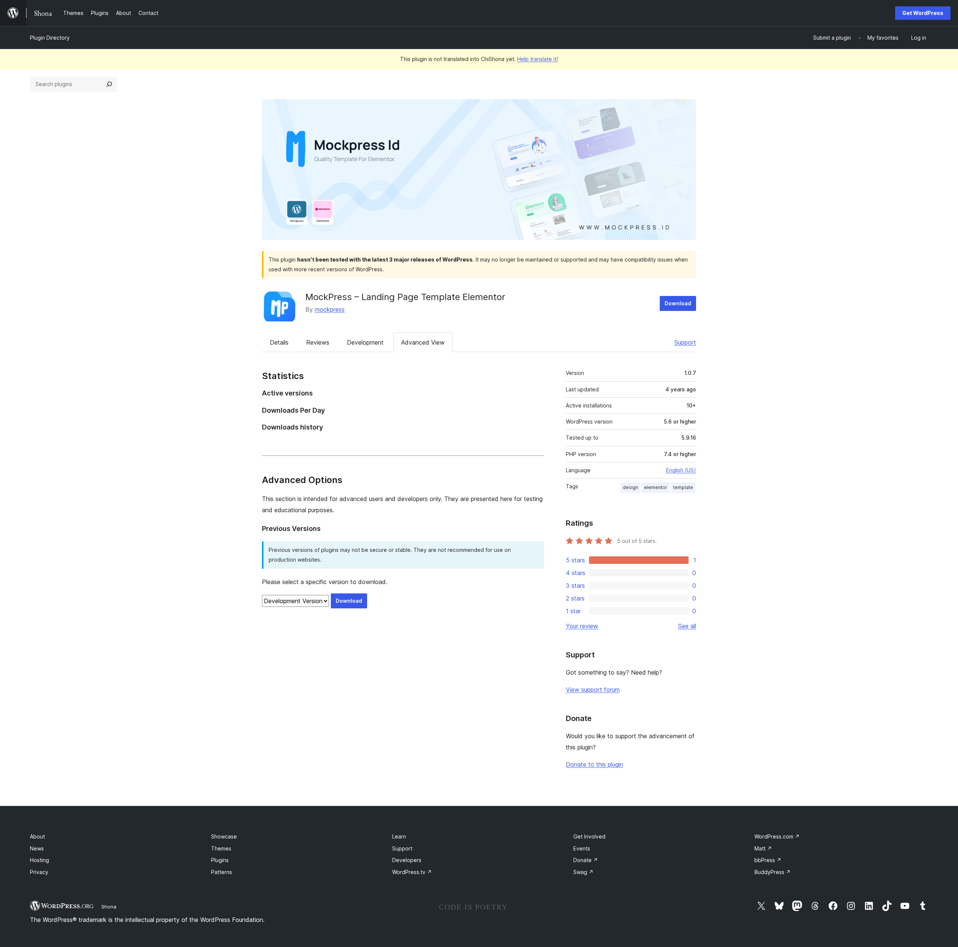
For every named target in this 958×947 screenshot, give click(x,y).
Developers (406, 860)
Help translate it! (537, 59)
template (683, 487)
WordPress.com (777, 836)
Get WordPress (922, 13)
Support (685, 342)
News (37, 848)
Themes (221, 848)
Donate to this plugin (594, 764)
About (37, 836)
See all (687, 626)
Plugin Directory (50, 37)
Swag (583, 872)
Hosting (39, 860)
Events (581, 848)
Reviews (317, 342)
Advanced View (423, 342)
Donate (585, 860)
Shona (108, 907)
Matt (763, 848)
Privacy (39, 872)
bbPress (767, 860)
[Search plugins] (109, 84)
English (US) (681, 470)
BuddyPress (772, 872)
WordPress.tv (412, 872)
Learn (399, 836)
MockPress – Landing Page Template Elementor (405, 296)
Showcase (224, 836)
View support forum (593, 689)
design (630, 487)
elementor (655, 487)
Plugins (220, 860)
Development (365, 342)
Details (279, 342)
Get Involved (589, 836)
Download (678, 303)
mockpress (330, 309)
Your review (582, 626)
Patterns (221, 872)
